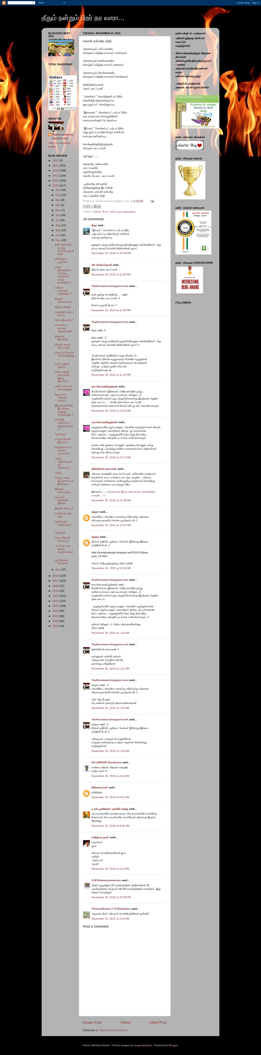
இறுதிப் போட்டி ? (64, 508)
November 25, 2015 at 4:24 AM (110, 776)
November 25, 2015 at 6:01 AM (110, 797)
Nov (58, 240)
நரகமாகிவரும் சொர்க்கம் (63, 539)
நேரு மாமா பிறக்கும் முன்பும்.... (62, 397)
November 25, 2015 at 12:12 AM (111, 457)
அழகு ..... (60, 472)
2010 (56, 160)
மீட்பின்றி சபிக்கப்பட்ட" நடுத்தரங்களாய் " (64, 424)
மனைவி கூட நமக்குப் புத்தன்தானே (63, 328)
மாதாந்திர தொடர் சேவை (64, 314)
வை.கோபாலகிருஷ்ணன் (105, 386)
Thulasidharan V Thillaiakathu (111, 908)
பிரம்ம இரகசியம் (64, 320)
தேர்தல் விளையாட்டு (63, 300)
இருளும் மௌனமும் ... (64, 490)
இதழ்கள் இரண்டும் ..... (64, 338)
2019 (56, 590)
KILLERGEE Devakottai (107, 762)
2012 (56, 170)
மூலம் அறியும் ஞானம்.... (62, 365)
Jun (58, 215)
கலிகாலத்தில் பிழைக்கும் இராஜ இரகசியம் (62, 376)
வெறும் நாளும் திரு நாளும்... (63, 346)
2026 (56, 626)
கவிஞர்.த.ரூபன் (100, 837)
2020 (56, 595)
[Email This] (85, 206)
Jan (58, 190)
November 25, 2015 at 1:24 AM (110, 751)
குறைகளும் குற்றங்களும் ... (63, 524)
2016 (56, 575)
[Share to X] (92, 206)
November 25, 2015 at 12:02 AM (111, 410)
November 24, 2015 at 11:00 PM (111, 274)
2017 (56, 580)
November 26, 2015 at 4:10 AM (110, 918)
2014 (56, 180)
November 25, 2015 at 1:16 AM (110, 633)
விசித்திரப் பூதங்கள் (61, 260)
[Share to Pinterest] (99, 206)
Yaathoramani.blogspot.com (110, 286)
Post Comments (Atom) (113, 1030)
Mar (58, 200)
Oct (58, 235)
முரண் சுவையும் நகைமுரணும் (63, 388)
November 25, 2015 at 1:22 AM (110, 708)
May (59, 210)
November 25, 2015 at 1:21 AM (110, 668)
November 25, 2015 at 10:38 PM (111, 897)
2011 (56, 165)
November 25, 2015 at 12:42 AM (111, 525)
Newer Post (92, 1022)
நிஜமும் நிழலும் (63, 306)
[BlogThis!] (88, 206)
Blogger (173, 1045)
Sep (58, 230)
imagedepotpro (143, 1045)
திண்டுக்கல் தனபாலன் (104, 468)
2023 (56, 611)
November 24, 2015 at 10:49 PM (111, 253)
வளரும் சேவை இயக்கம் (63, 441)
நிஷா (94, 225)
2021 (56, 601)
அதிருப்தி (60, 532)
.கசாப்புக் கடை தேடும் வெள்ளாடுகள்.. (64, 550)
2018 (56, 586)
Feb (58, 195)
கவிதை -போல (100, 211)
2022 (56, 606)
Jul (58, 220)
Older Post (158, 1022)
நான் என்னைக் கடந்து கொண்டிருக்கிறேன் (64, 249)
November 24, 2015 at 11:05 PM (111, 310)
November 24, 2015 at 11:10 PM (111, 374)
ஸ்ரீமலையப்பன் (100, 787)
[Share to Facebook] (95, 206)
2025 (56, 621)
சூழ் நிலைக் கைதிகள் (61, 562)
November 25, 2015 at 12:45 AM (111, 568)
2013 (56, 175)
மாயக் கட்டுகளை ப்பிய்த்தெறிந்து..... (64, 355)
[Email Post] (151, 201)
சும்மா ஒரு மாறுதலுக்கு (122, 211)
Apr (58, 205)
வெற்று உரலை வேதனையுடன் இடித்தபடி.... (64, 480)
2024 (56, 616)
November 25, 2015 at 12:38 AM (111, 500)
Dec (58, 569)
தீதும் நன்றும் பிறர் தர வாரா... (83, 18)
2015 (56, 185)
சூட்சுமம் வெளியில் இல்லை (61, 500)
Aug (58, 225)
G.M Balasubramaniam (106, 880)
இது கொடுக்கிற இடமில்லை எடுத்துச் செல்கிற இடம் (64, 410)
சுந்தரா (95, 511)
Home (126, 1022)
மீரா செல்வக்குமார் (102, 264)
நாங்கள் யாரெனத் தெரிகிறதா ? (63, 290)
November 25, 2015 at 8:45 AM (110, 825)
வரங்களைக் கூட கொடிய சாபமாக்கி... (64, 450)
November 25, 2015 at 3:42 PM (110, 868)
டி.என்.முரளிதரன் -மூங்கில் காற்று (110, 808)
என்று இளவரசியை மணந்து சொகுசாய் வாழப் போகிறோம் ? (63, 275)
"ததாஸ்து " (61, 434)
